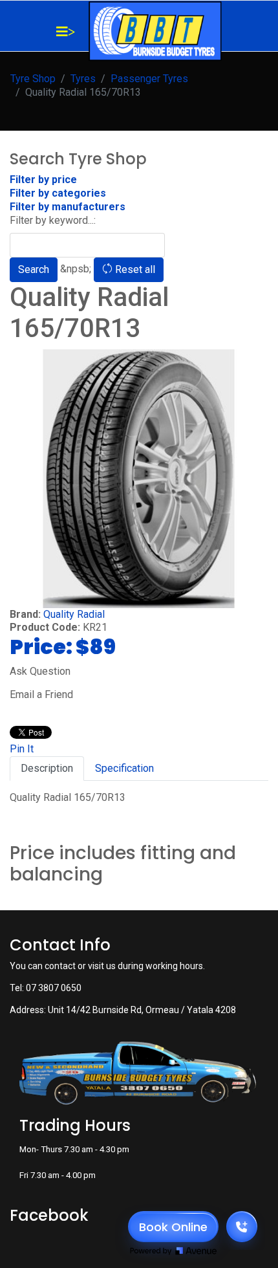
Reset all (133, 269)
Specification (124, 768)
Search (33, 269)
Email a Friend (41, 694)
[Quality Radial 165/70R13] (139, 478)
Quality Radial (74, 614)
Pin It (22, 749)
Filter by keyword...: (53, 220)
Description (47, 768)
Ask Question (40, 671)
